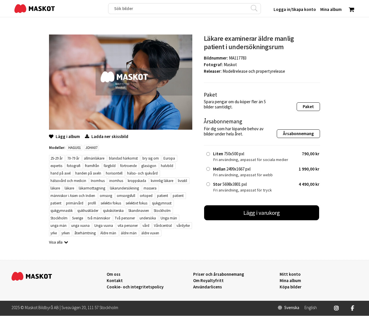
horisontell (114, 173)
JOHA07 (91, 147)
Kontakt (115, 280)
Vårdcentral (163, 225)
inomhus (116, 180)
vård (145, 225)
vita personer (128, 225)
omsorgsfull (126, 195)
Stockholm (162, 210)
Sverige (77, 218)
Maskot (230, 64)
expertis (56, 165)
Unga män (169, 218)
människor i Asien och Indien (72, 195)
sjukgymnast (162, 203)
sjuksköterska (113, 210)
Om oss (114, 274)
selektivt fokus (136, 203)
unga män (58, 225)
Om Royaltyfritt (208, 280)
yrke (53, 233)
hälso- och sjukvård (142, 173)
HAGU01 (74, 147)
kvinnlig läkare (162, 180)
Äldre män (108, 233)
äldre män (129, 233)
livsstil (182, 180)
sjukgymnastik (61, 210)
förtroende (128, 165)
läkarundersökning (124, 188)
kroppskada (137, 180)
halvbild (167, 165)
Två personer (125, 218)
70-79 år (73, 158)
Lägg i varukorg (261, 212)
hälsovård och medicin (68, 180)
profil (92, 203)
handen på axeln (88, 173)
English (310, 307)
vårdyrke (183, 225)
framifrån (92, 165)
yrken (65, 233)
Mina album (290, 280)
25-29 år (56, 158)
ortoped (146, 195)
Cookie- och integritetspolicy (135, 287)
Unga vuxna (103, 225)
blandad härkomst (123, 158)
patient (162, 195)
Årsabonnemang (298, 133)
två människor (99, 218)
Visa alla (56, 242)
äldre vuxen (150, 233)
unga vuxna (80, 225)
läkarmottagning (92, 188)
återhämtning (85, 233)
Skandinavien (138, 210)
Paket (308, 106)
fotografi (73, 165)
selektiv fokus (111, 203)
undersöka (148, 218)
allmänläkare (94, 158)
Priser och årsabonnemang (218, 274)
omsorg (106, 195)
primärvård (74, 203)
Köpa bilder (291, 287)
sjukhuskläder (87, 210)
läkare (55, 188)
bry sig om (150, 158)
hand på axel (60, 173)
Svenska (291, 307)
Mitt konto (290, 274)
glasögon (148, 165)
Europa (169, 158)
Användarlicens (207, 287)
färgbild (110, 165)
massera (150, 188)
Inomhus (98, 180)
